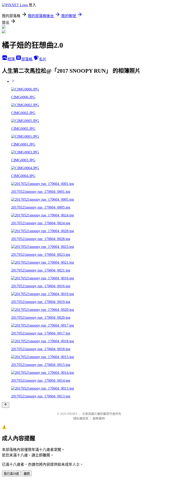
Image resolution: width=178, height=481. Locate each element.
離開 (27, 473)
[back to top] (5, 405)
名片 (42, 59)
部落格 (27, 59)
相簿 (11, 59)
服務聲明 (99, 418)
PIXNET (72, 413)
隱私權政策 (80, 418)
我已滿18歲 (11, 473)
